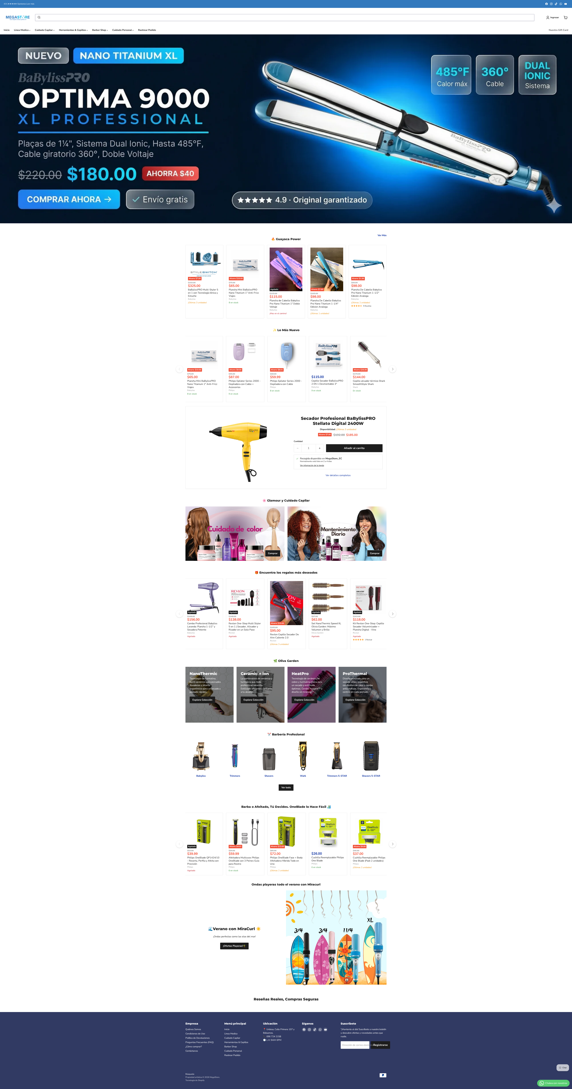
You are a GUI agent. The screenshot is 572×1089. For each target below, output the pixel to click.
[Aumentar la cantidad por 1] (320, 448)
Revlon (232, 633)
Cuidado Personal (122, 30)
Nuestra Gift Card (558, 30)
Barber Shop (99, 30)
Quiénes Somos (193, 1029)
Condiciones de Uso (195, 1033)
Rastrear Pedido (147, 30)
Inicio (7, 30)
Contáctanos (191, 1050)
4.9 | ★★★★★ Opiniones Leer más (19, 4)
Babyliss (191, 299)
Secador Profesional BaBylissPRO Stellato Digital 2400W (338, 421)
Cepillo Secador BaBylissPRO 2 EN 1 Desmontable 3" (327, 382)
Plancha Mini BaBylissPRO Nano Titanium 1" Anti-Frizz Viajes (244, 293)
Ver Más (382, 235)
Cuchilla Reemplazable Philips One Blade (327, 859)
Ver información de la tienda (312, 465)
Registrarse (380, 1045)
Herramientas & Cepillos (73, 30)
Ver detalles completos (338, 475)
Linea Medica (21, 30)
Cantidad (298, 441)
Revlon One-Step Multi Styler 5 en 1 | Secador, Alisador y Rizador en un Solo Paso (245, 626)
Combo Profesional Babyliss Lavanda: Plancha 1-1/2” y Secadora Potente (202, 626)
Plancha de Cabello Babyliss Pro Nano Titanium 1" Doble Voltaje (285, 303)
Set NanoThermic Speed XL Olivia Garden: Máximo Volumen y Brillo (326, 626)
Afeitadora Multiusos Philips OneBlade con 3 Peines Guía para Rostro (244, 861)
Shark (355, 387)
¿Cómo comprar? (193, 1046)
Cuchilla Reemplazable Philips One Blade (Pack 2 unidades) (369, 859)
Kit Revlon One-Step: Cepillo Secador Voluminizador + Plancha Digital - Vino (368, 626)
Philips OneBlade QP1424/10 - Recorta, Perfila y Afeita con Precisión (203, 861)
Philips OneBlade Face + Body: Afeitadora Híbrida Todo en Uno (286, 861)
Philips (231, 390)
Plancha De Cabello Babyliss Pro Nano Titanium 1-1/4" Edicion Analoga (325, 303)
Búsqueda (189, 1074)
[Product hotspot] (304, 983)
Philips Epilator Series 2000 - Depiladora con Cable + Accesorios (245, 384)
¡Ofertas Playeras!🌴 (234, 946)
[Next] (392, 369)
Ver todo (286, 787)
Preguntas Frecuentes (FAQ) (199, 1042)
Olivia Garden (317, 633)
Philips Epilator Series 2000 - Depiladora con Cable (286, 382)
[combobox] (284, 17)
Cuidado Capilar (44, 30)
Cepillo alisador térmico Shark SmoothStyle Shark (369, 382)
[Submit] (38, 17)
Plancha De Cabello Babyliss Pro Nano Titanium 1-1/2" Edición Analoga (366, 293)
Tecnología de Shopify (195, 1080)
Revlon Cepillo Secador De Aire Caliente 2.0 (284, 636)
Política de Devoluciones (197, 1037)
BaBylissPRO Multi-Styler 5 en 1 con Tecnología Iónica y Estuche (203, 293)
